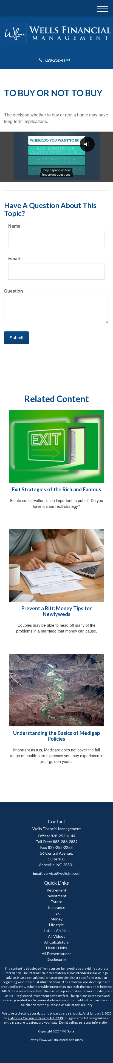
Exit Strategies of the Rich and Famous (56, 489)
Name (14, 226)
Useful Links (56, 947)
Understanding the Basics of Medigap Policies (56, 736)
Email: (56, 873)
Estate (56, 901)
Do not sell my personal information (84, 1022)
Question (13, 291)
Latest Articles (56, 930)
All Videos (56, 936)
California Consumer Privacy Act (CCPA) (36, 1018)
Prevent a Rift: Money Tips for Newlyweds (56, 611)
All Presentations (57, 953)
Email (14, 258)
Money (57, 919)
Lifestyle (56, 924)
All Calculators (56, 942)
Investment (56, 895)
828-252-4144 (57, 60)
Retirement (56, 890)
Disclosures (57, 959)
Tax (56, 913)
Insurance (56, 907)
